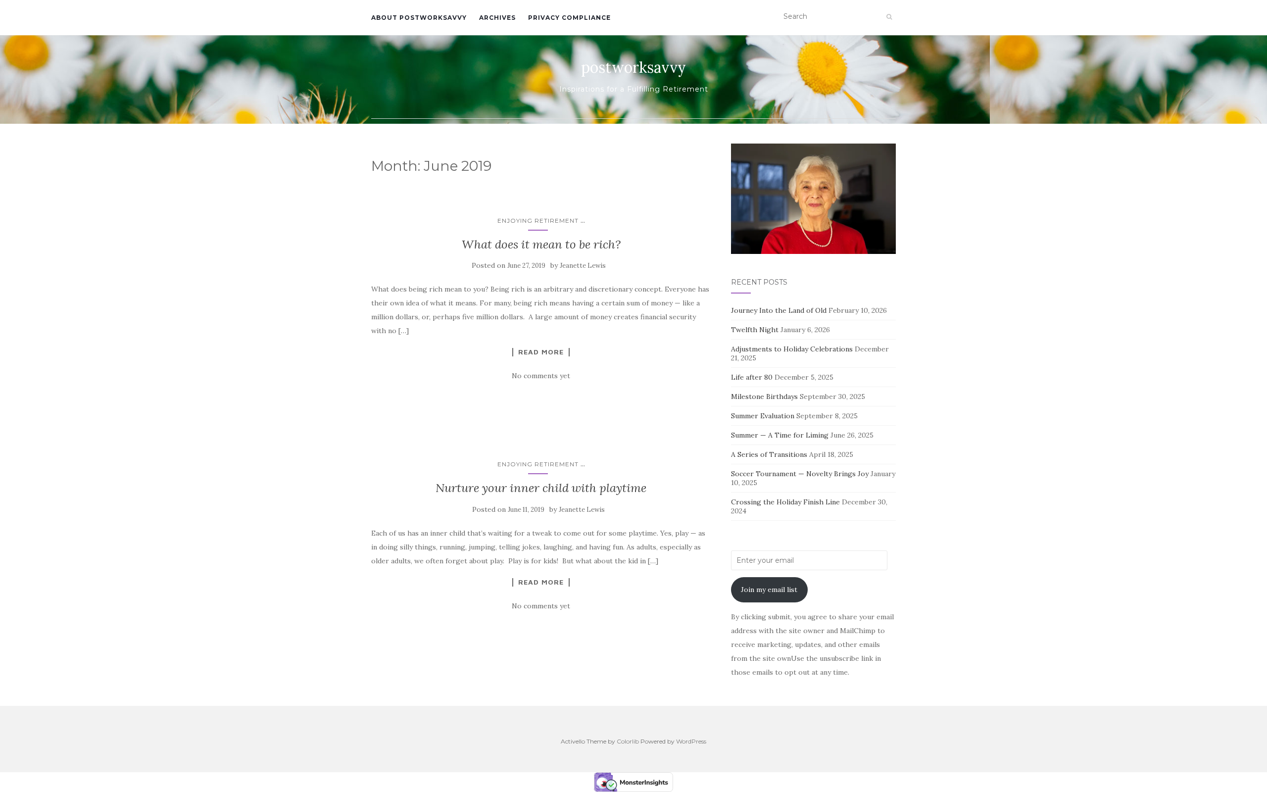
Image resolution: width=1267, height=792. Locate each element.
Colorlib (628, 741)
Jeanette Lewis (583, 265)
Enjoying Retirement (538, 220)
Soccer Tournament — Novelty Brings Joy (800, 473)
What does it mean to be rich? (541, 244)
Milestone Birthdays (764, 396)
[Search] (889, 16)
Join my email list (769, 589)
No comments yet (541, 375)
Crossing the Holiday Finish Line (785, 501)
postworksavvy (633, 67)
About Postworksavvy (419, 17)
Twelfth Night (755, 329)
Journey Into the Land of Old (779, 310)
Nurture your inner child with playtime (541, 487)
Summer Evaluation (762, 415)
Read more (541, 352)
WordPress (691, 741)
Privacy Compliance (569, 17)
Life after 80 (752, 377)
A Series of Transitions (769, 454)
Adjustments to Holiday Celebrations (792, 349)
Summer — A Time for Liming (779, 435)
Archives (497, 17)
